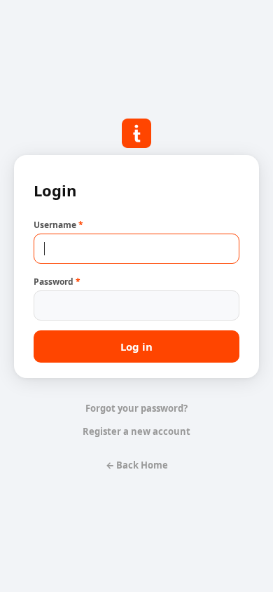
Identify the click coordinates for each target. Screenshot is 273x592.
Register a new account (136, 431)
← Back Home (137, 465)
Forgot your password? (136, 408)
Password (57, 281)
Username (58, 225)
